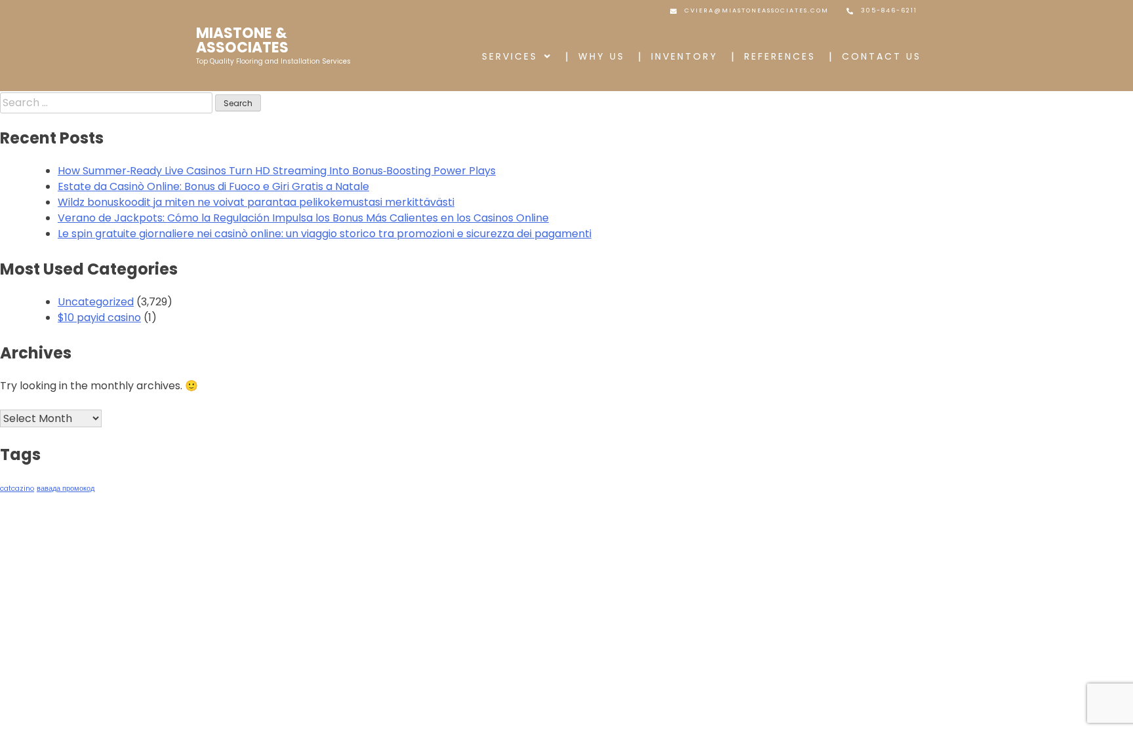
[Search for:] (107, 102)
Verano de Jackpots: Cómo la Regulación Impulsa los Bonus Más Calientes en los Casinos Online (303, 217)
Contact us (881, 56)
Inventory (684, 56)
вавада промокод (65, 488)
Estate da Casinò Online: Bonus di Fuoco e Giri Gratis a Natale (213, 186)
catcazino (17, 488)
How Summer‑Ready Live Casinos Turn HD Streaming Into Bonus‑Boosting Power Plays (277, 170)
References (780, 56)
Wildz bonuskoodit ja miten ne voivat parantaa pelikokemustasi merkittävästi (256, 202)
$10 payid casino (99, 317)
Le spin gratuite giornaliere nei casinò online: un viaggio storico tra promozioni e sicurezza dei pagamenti (324, 233)
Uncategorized (96, 301)
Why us (601, 56)
